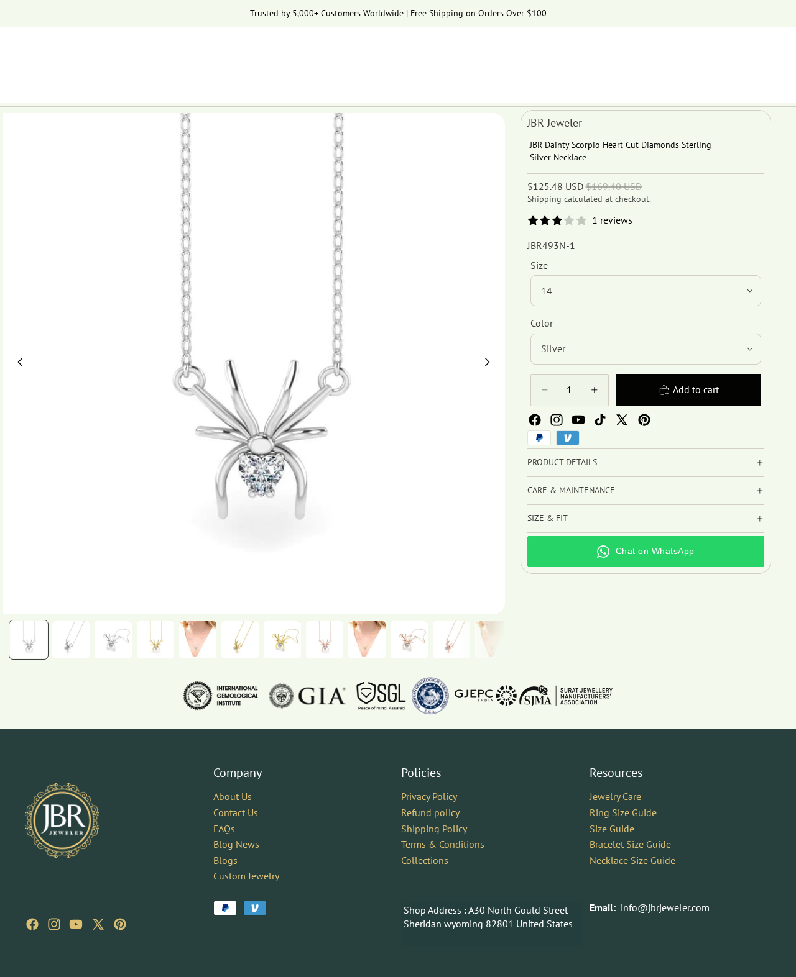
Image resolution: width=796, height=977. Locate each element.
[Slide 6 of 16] (240, 639)
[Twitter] (621, 419)
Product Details (562, 462)
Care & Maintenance (571, 490)
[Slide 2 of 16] (71, 639)
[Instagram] (556, 419)
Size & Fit (547, 518)
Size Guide (612, 828)
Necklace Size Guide (632, 860)
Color (541, 323)
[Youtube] (578, 419)
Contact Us (235, 812)
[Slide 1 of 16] (28, 639)
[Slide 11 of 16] (451, 639)
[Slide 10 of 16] (409, 639)
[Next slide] (491, 364)
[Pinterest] (644, 419)
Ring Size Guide (623, 812)
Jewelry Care (615, 796)
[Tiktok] (600, 419)
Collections (424, 860)
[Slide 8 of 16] (324, 639)
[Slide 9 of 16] (367, 639)
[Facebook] (534, 419)
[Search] (704, 59)
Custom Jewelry (246, 876)
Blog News (236, 844)
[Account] (730, 59)
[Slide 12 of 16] (493, 639)
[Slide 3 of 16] (113, 639)
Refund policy (430, 812)
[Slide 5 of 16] (197, 639)
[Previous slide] (16, 364)
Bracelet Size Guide (630, 844)
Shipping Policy (434, 828)
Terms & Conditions (442, 844)
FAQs (224, 828)
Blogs (225, 860)
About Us (232, 796)
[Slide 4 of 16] (155, 639)
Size (539, 265)
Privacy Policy (429, 796)
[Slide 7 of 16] (282, 639)
